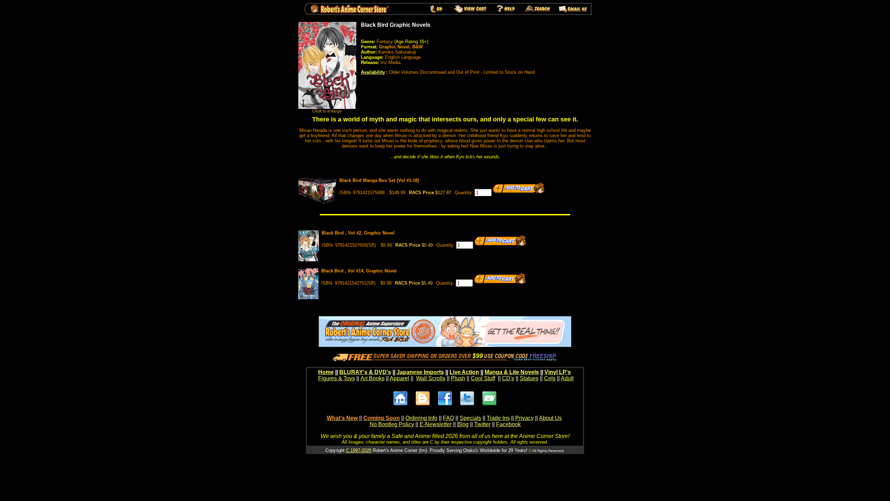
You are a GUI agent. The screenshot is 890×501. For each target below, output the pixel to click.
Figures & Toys (336, 378)
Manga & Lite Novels (512, 372)
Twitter (482, 424)
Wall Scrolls (430, 378)
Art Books (373, 378)
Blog (463, 424)
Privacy (524, 418)
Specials (470, 418)
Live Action (464, 372)
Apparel (399, 378)
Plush (458, 378)
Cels (550, 378)
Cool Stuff (483, 378)
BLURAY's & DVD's (365, 372)
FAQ (448, 418)
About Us (550, 418)
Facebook (508, 424)
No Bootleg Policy (392, 424)
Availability (373, 72)
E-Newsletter (436, 424)
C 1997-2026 (358, 450)
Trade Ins (498, 418)
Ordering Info (421, 418)
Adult (567, 378)
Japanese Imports (420, 372)
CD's (508, 378)
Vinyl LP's (557, 372)
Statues (529, 378)
